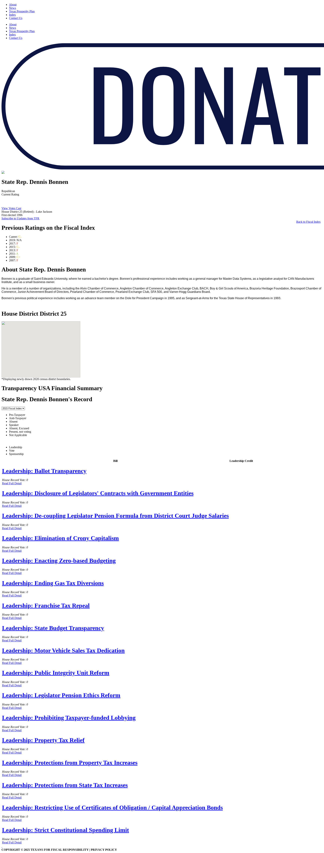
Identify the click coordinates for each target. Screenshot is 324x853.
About (12, 4)
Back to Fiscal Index (308, 221)
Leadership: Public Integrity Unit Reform (55, 672)
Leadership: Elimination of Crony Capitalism (60, 538)
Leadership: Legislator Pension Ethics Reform (61, 695)
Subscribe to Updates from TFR (20, 218)
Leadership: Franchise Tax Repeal (46, 605)
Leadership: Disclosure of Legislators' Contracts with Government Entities (98, 493)
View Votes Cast (11, 208)
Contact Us (15, 18)
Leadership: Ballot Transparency (44, 471)
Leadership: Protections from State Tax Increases (65, 785)
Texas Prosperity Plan (22, 11)
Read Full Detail (12, 483)
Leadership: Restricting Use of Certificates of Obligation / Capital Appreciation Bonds (112, 807)
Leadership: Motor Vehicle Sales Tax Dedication (63, 650)
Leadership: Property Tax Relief (43, 740)
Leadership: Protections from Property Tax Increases (69, 762)
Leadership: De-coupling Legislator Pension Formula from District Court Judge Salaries (115, 515)
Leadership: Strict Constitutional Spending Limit (65, 830)
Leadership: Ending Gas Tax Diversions (53, 583)
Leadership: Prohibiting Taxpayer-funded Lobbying (69, 717)
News (12, 8)
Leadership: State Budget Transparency (53, 628)
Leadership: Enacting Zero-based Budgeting (59, 560)
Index (12, 14)
